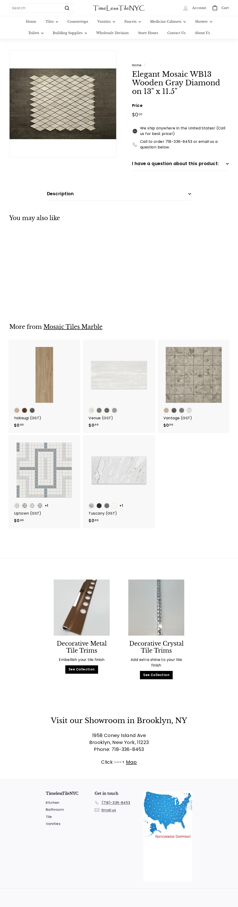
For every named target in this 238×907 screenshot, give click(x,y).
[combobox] (41, 8)
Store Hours (148, 33)
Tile (49, 816)
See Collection (82, 669)
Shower (202, 21)
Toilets (34, 33)
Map (131, 762)
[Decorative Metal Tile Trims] (82, 608)
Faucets (130, 21)
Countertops (77, 21)
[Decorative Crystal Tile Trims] (156, 608)
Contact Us (176, 33)
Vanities (104, 21)
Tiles (50, 21)
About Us (202, 33)
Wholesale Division (112, 33)
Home (31, 21)
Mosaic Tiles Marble (72, 326)
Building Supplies (68, 33)
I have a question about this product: (175, 163)
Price (137, 105)
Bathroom (55, 809)
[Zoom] (63, 104)
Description (60, 194)
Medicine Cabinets (166, 21)
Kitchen (53, 802)
